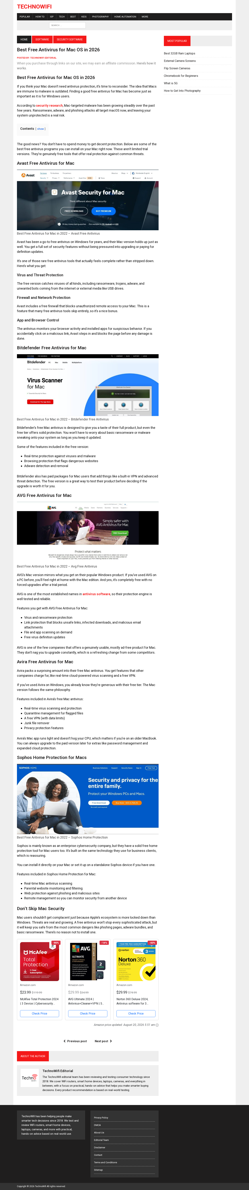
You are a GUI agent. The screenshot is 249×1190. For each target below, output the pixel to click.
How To (40, 16)
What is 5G (171, 83)
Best (73, 16)
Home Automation (125, 16)
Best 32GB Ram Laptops (179, 53)
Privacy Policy (101, 1117)
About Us (99, 1132)
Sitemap (98, 1170)
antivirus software (96, 594)
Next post (101, 1041)
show (40, 129)
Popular (25, 16)
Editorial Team (101, 1140)
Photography (100, 16)
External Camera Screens (180, 61)
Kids (84, 16)
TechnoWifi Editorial (43, 58)
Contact (98, 1155)
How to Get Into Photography (182, 90)
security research (49, 105)
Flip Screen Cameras (177, 68)
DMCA (97, 1125)
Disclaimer (99, 1147)
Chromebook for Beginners (181, 76)
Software (42, 39)
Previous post (77, 1041)
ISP (51, 16)
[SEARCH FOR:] (67, 25)
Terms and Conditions (105, 1162)
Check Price (39, 1013)
